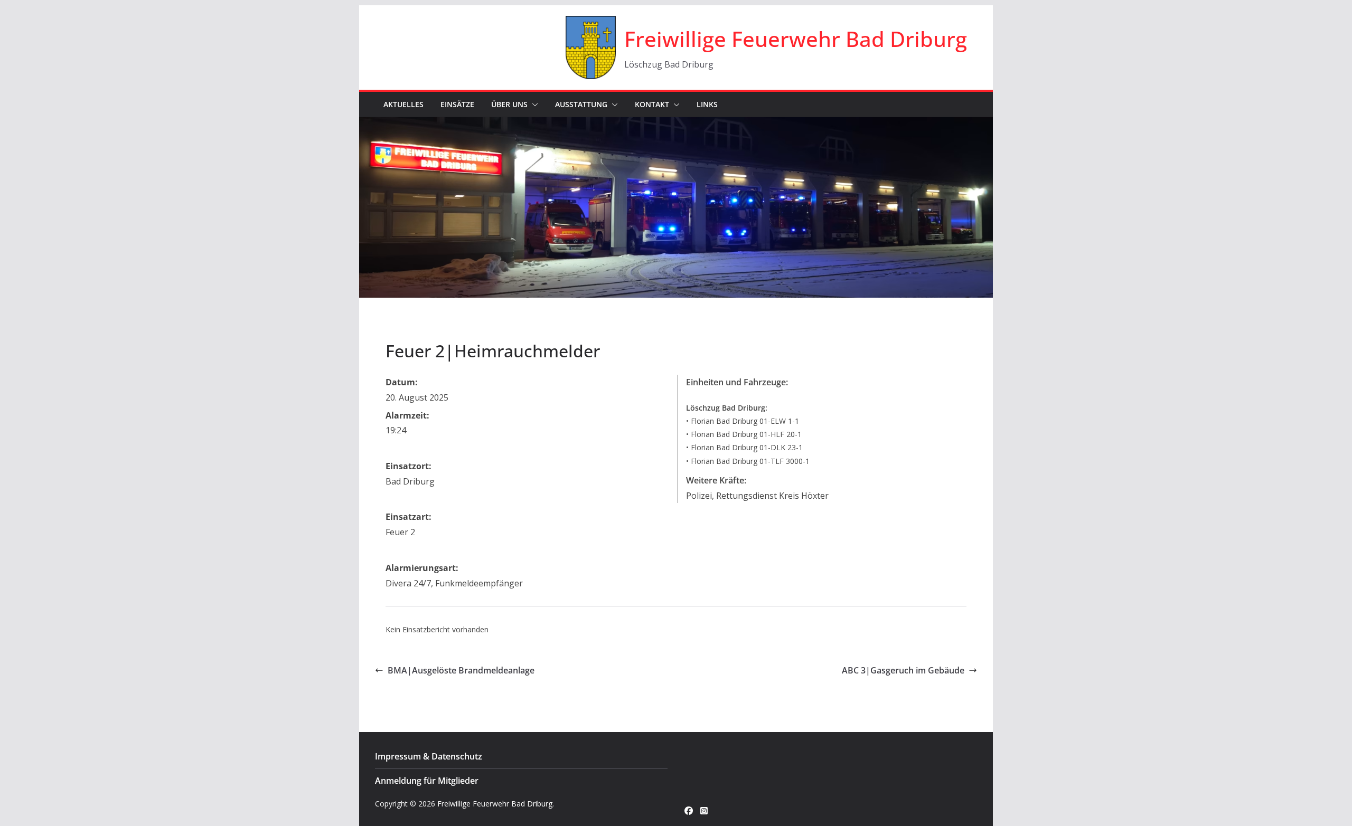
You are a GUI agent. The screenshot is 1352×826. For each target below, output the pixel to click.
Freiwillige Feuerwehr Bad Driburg (795, 38)
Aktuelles (403, 104)
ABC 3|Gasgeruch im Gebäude (903, 670)
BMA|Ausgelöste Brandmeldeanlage (461, 670)
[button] (533, 104)
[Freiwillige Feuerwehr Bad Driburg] (676, 124)
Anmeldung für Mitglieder (426, 780)
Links (707, 104)
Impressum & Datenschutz (428, 756)
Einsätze (457, 104)
